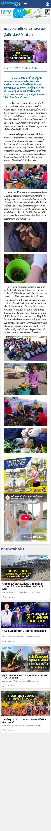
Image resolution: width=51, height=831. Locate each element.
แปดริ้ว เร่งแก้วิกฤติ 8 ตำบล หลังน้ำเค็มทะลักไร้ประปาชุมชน (25, 676)
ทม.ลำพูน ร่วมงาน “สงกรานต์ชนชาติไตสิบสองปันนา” (24, 721)
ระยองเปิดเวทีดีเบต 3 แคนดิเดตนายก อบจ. (24, 631)
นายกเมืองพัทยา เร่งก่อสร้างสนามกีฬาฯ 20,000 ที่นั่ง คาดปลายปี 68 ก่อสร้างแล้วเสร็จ (23, 587)
